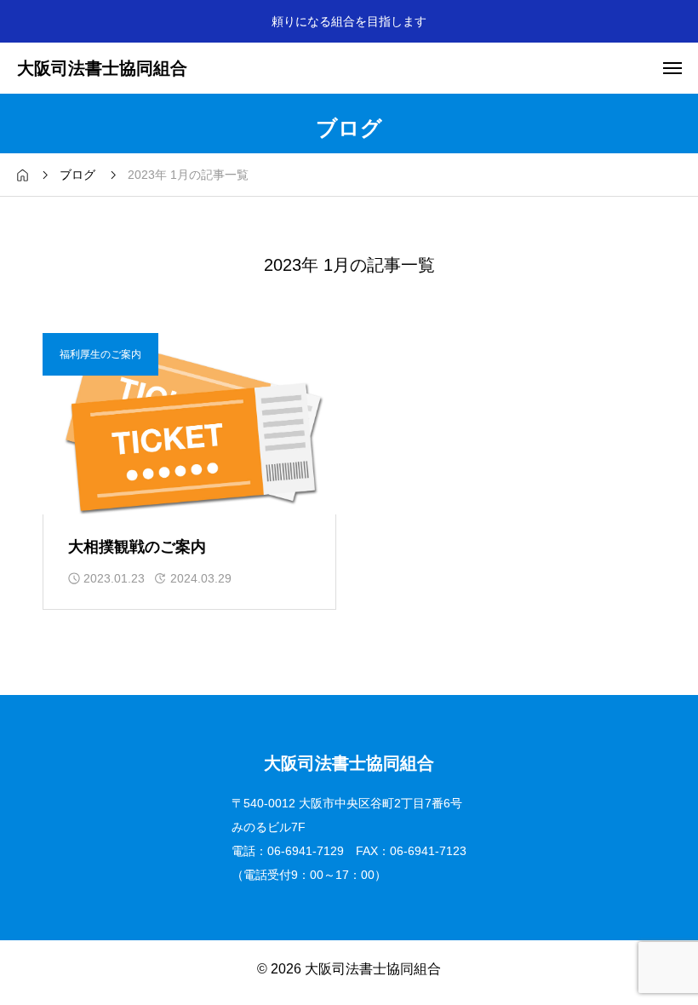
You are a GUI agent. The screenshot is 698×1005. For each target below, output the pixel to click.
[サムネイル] (189, 423)
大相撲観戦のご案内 (137, 546)
